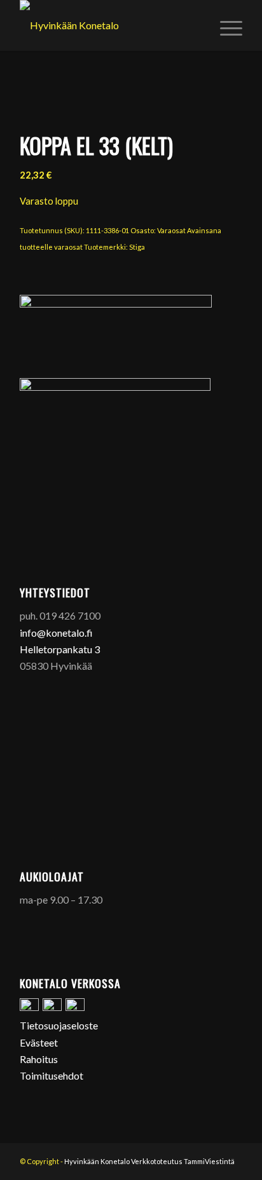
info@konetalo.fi (56, 633)
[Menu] (224, 25)
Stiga (137, 247)
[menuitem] (224, 25)
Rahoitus (39, 1059)
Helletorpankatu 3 (60, 649)
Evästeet (39, 1042)
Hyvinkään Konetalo (97, 1161)
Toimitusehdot (51, 1075)
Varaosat (171, 230)
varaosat (68, 247)
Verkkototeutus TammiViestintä (183, 1161)
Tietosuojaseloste (59, 1025)
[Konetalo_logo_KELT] (109, 25)
